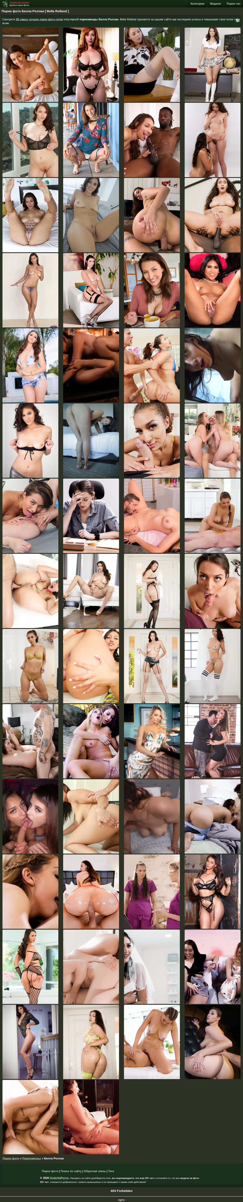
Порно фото (11, 1158)
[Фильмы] (213, 290)
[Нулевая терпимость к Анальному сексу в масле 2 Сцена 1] (152, 591)
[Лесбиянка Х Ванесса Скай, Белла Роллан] (30, 140)
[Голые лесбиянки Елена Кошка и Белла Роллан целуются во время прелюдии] (213, 140)
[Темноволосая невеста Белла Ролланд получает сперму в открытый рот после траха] (152, 967)
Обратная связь (95, 1171)
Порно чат (234, 3)
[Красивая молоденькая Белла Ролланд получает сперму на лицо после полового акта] (213, 741)
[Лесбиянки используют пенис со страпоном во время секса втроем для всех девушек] (91, 65)
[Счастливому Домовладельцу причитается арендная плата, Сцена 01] (213, 516)
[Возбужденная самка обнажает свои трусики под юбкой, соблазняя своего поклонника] (213, 591)
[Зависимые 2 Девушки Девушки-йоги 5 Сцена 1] (30, 516)
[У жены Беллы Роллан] (152, 140)
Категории (197, 3)
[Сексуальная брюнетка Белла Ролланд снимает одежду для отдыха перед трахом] (213, 816)
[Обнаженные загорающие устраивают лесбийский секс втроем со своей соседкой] (213, 440)
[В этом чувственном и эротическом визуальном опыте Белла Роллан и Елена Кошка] (91, 365)
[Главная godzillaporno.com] (15, 3)
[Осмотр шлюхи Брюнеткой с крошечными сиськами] (152, 816)
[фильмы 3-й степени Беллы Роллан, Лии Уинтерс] (30, 891)
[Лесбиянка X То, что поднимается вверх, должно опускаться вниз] (213, 891)
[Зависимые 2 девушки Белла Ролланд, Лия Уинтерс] (30, 1117)
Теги (111, 1171)
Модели (215, 3)
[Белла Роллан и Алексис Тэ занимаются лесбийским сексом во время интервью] (152, 65)
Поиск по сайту (71, 1171)
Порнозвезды (31, 1158)
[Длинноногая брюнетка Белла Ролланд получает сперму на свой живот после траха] (30, 1042)
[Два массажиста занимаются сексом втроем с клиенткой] (152, 891)
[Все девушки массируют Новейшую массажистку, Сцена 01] (152, 1042)
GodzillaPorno (59, 1178)
